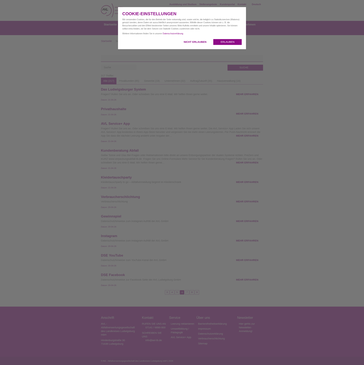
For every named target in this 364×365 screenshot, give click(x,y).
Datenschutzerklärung (173, 33)
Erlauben (227, 42)
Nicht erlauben (195, 42)
